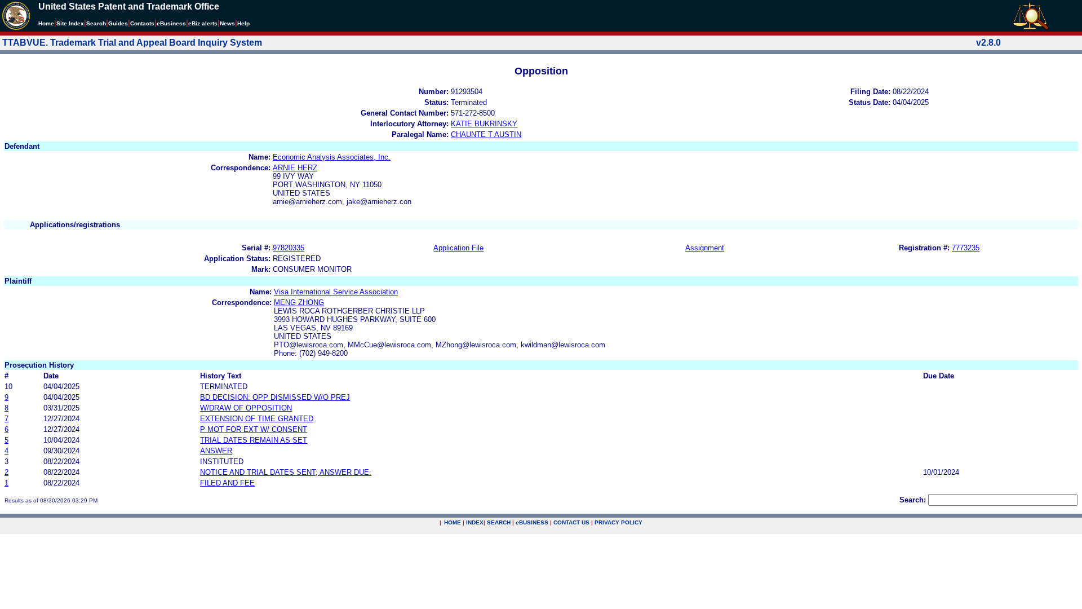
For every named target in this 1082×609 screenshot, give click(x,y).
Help (243, 23)
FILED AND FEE (227, 483)
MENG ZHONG (299, 302)
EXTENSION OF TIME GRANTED (256, 418)
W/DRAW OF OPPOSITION (246, 408)
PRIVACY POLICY (618, 522)
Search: (912, 500)
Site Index (70, 23)
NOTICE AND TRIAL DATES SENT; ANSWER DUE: (285, 472)
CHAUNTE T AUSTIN (486, 134)
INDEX (475, 522)
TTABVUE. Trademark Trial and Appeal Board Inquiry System (132, 42)
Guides (118, 23)
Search (96, 23)
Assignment (704, 248)
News (227, 23)
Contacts (142, 23)
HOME (452, 522)
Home (46, 23)
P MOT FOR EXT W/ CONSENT (253, 429)
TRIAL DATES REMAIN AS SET (253, 440)
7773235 (965, 248)
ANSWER (216, 451)
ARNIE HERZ (295, 168)
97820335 (288, 248)
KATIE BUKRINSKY (484, 124)
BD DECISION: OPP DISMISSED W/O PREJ (275, 397)
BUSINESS (532, 522)
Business (171, 23)
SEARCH (499, 522)
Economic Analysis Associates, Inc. (332, 157)
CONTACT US (571, 522)
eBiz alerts (203, 23)
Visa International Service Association (336, 292)
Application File (458, 248)
